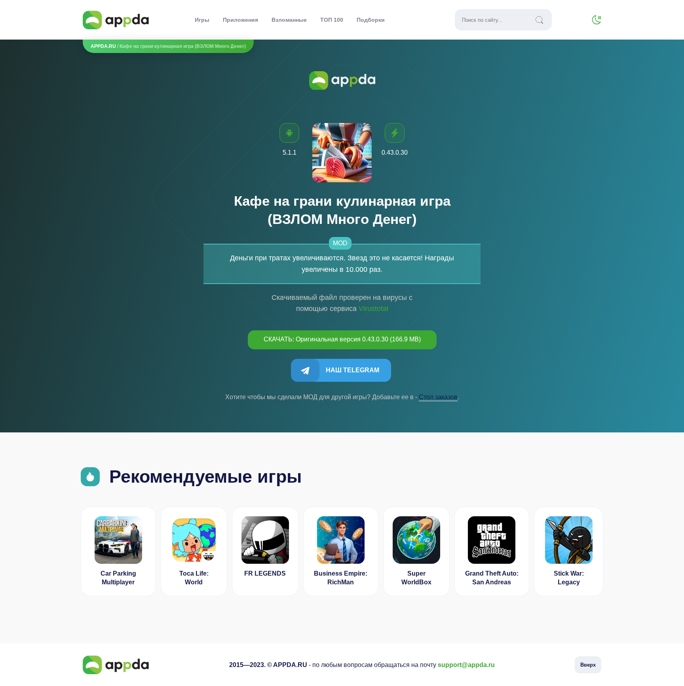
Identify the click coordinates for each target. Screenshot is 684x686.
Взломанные (289, 20)
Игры (202, 20)
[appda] (116, 20)
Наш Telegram (352, 370)
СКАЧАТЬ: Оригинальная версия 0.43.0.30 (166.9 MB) (342, 339)
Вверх (588, 665)
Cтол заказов (438, 397)
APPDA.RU (103, 46)
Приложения (240, 20)
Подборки (371, 20)
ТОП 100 (331, 20)
